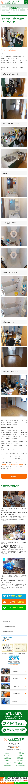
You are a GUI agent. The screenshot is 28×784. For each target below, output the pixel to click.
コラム (7, 767)
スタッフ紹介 (20, 760)
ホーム (7, 752)
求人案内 (20, 763)
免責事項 (7, 763)
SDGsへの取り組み (14, 664)
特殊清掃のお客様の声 (8, 631)
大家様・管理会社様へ (20, 765)
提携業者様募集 (7, 765)
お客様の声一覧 (14, 476)
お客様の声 (9, 12)
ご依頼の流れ (20, 757)
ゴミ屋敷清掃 (20, 752)
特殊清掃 (7, 753)
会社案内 (7, 760)
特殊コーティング (7, 755)
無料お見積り (20, 758)
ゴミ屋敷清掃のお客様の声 (9, 626)
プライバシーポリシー (7, 762)
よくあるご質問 (7, 758)
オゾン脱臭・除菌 (20, 753)
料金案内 (7, 757)
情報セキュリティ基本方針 (20, 762)
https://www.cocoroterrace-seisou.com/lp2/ (13, 464)
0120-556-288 (15, 747)
